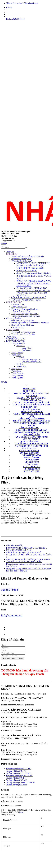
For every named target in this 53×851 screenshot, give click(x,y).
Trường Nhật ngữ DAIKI (16, 785)
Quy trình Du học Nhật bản (22, 325)
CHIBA (19, 364)
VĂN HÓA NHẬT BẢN (21, 261)
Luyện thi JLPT (17, 304)
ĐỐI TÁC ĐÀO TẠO (15, 341)
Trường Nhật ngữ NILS (16, 778)
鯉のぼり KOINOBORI (26, 270)
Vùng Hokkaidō (18, 343)
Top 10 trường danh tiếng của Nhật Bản (27, 256)
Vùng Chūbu (16, 368)
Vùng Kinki (26, 348)
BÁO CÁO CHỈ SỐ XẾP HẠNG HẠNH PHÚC (26, 548)
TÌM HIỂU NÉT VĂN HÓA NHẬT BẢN (24, 562)
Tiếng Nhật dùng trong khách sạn (24, 309)
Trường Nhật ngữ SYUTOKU (18, 773)
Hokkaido (20, 346)
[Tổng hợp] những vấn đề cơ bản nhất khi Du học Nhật (28, 568)
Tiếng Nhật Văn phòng (20, 311)
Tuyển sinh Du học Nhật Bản (23, 332)
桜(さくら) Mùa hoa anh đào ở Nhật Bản (33, 273)
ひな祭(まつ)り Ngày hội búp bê (30, 268)
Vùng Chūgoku (17, 373)
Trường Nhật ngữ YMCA (16, 780)
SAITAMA (21, 366)
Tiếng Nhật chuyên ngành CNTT (24, 313)
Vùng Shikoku (17, 375)
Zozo (21, 812)
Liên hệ (9, 7)
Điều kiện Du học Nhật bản (22, 320)
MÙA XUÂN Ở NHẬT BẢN (18, 550)
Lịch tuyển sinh (12, 330)
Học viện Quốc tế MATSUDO (18, 769)
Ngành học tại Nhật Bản (21, 258)
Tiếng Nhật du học (18, 307)
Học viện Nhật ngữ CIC (31, 359)
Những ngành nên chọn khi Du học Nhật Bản (30, 323)
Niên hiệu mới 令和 (14, 545)
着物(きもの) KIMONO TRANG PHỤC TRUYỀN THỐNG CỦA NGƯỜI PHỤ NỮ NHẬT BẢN (33, 283)
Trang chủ (10, 252)
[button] (29, 391)
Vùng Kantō (16, 355)
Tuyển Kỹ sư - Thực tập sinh (23, 334)
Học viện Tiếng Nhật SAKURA (19, 775)
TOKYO (20, 357)
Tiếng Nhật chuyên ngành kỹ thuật (25, 316)
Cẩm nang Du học (13, 318)
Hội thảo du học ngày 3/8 (16, 571)
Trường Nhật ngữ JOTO (16, 771)
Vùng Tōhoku (17, 352)
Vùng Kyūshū (17, 378)
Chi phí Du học (17, 327)
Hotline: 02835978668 (15, 19)
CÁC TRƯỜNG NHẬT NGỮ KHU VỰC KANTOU (28, 559)
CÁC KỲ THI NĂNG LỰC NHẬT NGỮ (28, 297)
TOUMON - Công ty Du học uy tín (26, 300)
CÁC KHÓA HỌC (14, 302)
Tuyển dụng (11, 336)
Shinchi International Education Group (22, 3)
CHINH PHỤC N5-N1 (15, 339)
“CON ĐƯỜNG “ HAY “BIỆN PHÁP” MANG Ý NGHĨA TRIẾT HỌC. (33, 264)
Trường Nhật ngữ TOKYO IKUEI (20, 782)
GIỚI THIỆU (11, 254)
